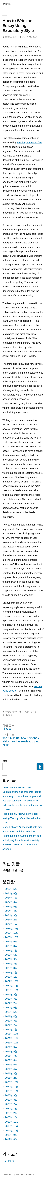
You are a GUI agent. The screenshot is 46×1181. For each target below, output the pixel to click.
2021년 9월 (11, 1047)
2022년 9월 (11, 994)
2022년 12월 (12, 981)
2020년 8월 (11, 1099)
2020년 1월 (11, 1117)
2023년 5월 (11, 959)
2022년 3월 (11, 1020)
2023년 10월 (12, 937)
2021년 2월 (11, 1077)
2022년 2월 (11, 1025)
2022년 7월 (11, 1003)
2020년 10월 (12, 1091)
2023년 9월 (11, 941)
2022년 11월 (11, 985)
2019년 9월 (11, 1135)
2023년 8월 (11, 946)
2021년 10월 (12, 1042)
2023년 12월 (12, 928)
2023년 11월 (11, 932)
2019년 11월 (11, 1126)
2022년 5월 (11, 1012)
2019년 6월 (11, 1139)
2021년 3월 (11, 1073)
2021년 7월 (11, 1055)
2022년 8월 (11, 998)
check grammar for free (29, 142)
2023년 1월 (11, 976)
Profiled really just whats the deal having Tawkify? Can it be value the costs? (21, 818)
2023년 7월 (11, 950)
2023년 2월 (11, 972)
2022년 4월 (11, 1016)
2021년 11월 (11, 1038)
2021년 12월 (12, 1033)
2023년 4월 (11, 963)
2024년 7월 (11, 897)
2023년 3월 (11, 968)
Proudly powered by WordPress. (22, 1174)
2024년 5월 (11, 906)
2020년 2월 (11, 1113)
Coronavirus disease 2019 (16, 787)
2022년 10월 (12, 990)
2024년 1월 (11, 924)
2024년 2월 (11, 919)
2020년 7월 (11, 1104)
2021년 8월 (11, 1051)
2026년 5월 (11, 889)
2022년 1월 (11, 1029)
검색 (4, 761)
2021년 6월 (11, 1060)
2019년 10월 (12, 1130)
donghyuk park (11, 37)
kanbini (6, 4)
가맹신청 (8, 715)
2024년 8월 (11, 893)
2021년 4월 (11, 1069)
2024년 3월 (11, 915)
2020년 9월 (11, 1095)
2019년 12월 (12, 1121)
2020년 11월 (11, 1086)
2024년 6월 (11, 902)
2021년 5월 (11, 1064)
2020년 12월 (12, 1082)
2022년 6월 (11, 1007)
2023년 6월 (11, 954)
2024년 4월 (11, 910)
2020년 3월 (11, 1108)
